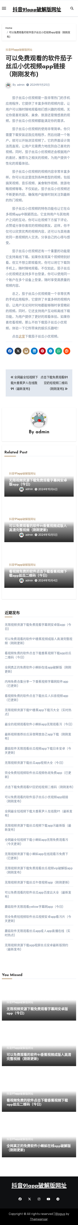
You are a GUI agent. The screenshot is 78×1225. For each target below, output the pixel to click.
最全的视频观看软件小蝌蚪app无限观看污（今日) (38, 724)
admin (21, 84)
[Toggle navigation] (4, 8)
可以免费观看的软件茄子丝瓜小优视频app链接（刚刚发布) (39, 67)
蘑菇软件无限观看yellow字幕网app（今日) (34, 907)
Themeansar (39, 1219)
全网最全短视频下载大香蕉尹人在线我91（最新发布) (24, 383)
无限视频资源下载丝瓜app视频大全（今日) (34, 763)
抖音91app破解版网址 (37, 10)
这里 (22, 336)
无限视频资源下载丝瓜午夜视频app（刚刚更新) (37, 882)
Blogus (60, 1214)
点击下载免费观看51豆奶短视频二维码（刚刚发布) (54, 383)
